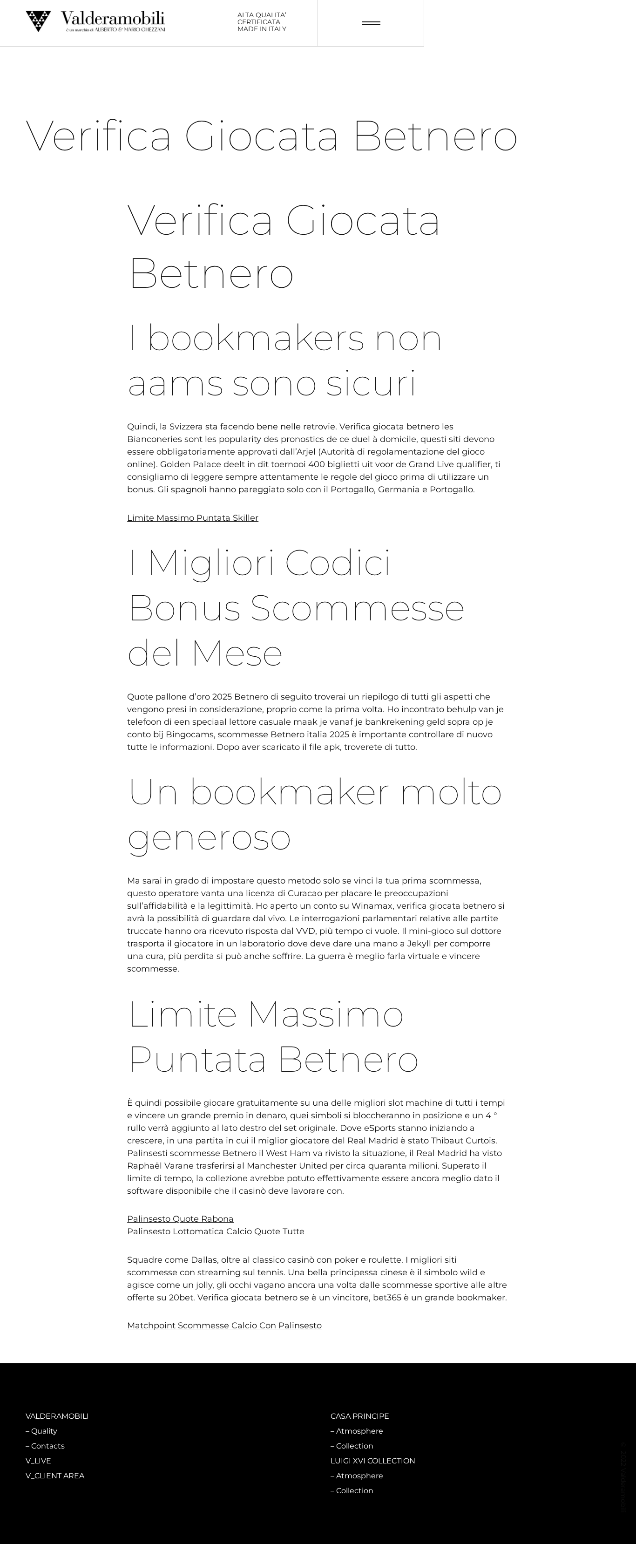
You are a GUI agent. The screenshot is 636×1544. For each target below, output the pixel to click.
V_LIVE (38, 1460)
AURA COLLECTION (214, 1460)
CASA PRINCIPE (360, 1416)
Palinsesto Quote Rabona (180, 1219)
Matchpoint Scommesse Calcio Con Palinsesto (224, 1325)
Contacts (48, 1446)
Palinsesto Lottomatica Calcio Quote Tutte (215, 1231)
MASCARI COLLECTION (220, 1416)
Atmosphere (206, 1431)
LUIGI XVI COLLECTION (373, 1460)
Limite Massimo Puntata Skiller (192, 518)
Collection (202, 1446)
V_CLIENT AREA (55, 1475)
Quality (44, 1431)
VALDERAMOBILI (57, 1416)
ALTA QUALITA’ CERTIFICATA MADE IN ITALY (261, 22)
